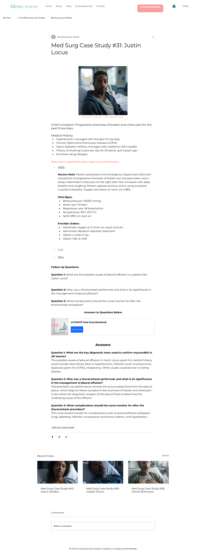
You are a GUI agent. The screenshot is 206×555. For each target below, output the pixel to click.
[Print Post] (66, 437)
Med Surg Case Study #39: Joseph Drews (102, 490)
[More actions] (153, 37)
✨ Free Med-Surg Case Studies (30, 18)
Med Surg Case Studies (61, 18)
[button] (150, 8)
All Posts (7, 18)
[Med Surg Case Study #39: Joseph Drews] (103, 472)
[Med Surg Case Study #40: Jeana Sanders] (57, 472)
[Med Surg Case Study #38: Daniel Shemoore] (148, 472)
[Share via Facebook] (52, 437)
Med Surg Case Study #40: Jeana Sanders (57, 490)
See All (165, 455)
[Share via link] (59, 437)
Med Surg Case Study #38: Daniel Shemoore (148, 490)
